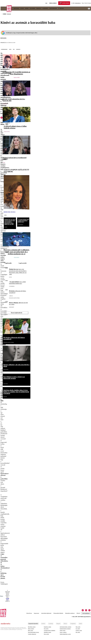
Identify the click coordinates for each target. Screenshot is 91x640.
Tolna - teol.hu (78, 626)
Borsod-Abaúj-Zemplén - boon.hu (33, 632)
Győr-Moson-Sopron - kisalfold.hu (49, 630)
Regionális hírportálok (33, 623)
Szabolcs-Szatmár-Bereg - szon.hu (65, 634)
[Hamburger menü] (4, 8)
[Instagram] (86, 610)
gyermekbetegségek (4, 49)
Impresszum (36, 613)
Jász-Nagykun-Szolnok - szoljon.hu (65, 626)
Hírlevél (78, 613)
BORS (4, 14)
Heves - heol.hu (46, 634)
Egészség (9, 14)
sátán (5, 227)
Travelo (38, 8)
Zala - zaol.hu (78, 632)
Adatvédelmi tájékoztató (46, 613)
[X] (2, 118)
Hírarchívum (29, 613)
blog (14, 49)
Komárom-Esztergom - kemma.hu (65, 628)
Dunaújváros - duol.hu (47, 626)
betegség (3, 38)
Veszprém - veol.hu (79, 630)
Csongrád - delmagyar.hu (32, 634)
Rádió (80, 623)
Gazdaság (51, 623)
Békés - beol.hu (30, 630)
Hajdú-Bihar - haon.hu (47, 632)
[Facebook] (89, 610)
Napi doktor (53, 8)
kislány (5, 396)
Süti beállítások (86, 613)
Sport (27, 8)
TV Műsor (61, 8)
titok (4, 162)
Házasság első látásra (8, 342)
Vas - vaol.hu (78, 628)
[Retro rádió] (61, 3)
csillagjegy (16, 257)
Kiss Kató (5, 103)
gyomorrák (20, 224)
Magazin (58, 623)
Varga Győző (16, 77)
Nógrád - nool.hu (62, 630)
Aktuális (16, 8)
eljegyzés (5, 383)
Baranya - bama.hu (31, 628)
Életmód (32, 8)
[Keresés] (89, 8)
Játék (46, 3)
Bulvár (65, 623)
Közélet (43, 623)
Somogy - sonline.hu (63, 632)
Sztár (22, 8)
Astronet (45, 8)
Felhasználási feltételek (58, 613)
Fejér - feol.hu (46, 628)
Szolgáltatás (72, 623)
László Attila (7, 131)
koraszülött (18, 49)
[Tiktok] (83, 610)
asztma (10, 49)
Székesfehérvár (77, 3)
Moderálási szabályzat (69, 613)
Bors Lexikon (53, 3)
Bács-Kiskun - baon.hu (31, 626)
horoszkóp (11, 307)
